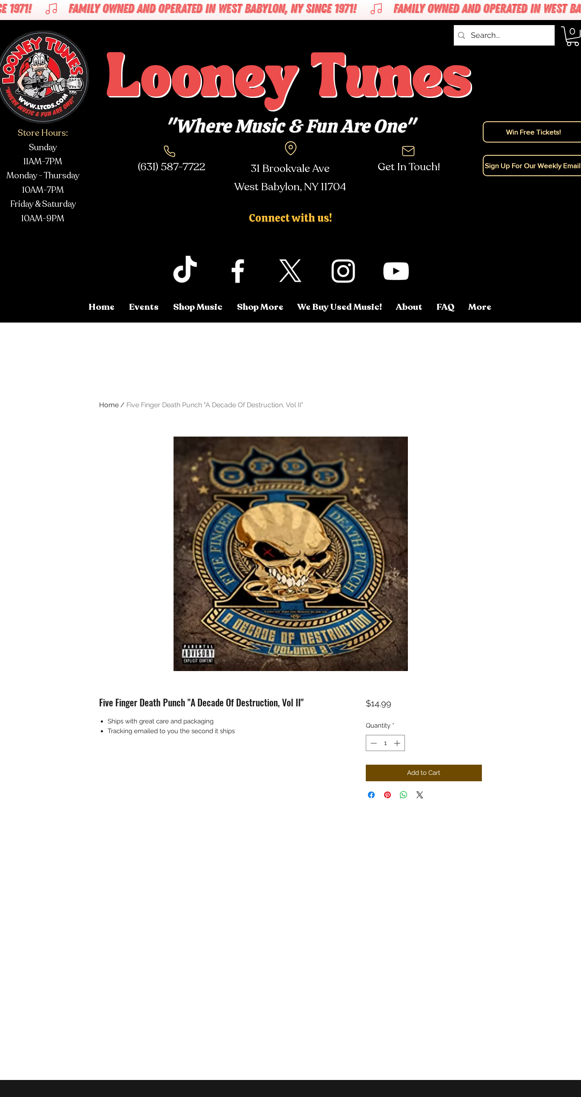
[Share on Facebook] (371, 795)
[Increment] (398, 743)
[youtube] (396, 271)
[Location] (290, 148)
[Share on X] (420, 795)
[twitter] (290, 271)
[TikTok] (185, 271)
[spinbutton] (385, 743)
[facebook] (237, 271)
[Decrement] (373, 743)
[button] (480, 307)
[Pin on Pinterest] (387, 795)
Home (109, 405)
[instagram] (343, 271)
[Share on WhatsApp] (404, 795)
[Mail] (408, 151)
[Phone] (169, 151)
